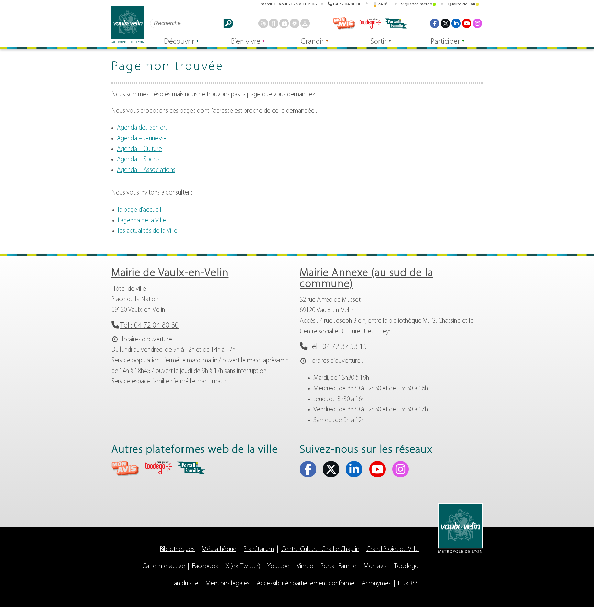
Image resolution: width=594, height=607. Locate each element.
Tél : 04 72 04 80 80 (149, 326)
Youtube (466, 23)
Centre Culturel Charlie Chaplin (320, 549)
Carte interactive (163, 566)
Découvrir (179, 42)
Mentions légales (228, 584)
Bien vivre (245, 42)
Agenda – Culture (139, 149)
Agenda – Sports (138, 159)
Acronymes (376, 584)
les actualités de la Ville (147, 231)
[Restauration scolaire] (273, 23)
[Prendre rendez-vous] (263, 23)
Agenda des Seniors (142, 128)
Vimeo (305, 566)
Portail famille (396, 23)
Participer (445, 42)
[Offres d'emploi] (284, 23)
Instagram (477, 23)
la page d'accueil (139, 210)
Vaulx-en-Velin (127, 24)
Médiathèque (219, 549)
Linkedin (456, 23)
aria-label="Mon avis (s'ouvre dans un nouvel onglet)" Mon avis (125, 468)
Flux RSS (408, 584)
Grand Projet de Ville (392, 549)
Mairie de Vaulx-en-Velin (169, 273)
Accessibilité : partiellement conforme (305, 584)
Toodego (370, 23)
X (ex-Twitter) (445, 23)
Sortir (379, 42)
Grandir (312, 42)
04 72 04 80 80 (347, 4)
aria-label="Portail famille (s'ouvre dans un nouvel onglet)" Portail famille (191, 468)
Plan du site (183, 584)
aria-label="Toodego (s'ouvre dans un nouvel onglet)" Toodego (158, 467)
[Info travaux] (305, 23)
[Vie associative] (294, 23)
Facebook (434, 23)
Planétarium (259, 549)
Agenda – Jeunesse (142, 138)
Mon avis (344, 23)
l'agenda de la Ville (142, 221)
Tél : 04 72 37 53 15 (337, 347)
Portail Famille (338, 566)
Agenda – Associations (146, 170)
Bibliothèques (177, 549)
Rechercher (228, 23)
